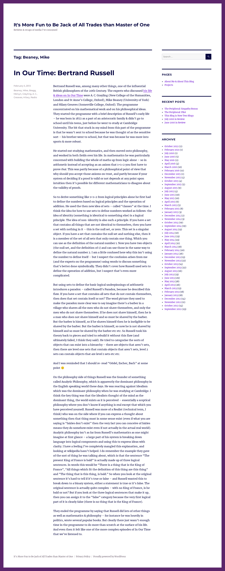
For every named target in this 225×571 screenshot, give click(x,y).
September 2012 (173, 309)
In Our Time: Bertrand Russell (64, 73)
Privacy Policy (83, 556)
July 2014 (169, 233)
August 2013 (171, 271)
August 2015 (171, 188)
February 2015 (172, 208)
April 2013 (170, 285)
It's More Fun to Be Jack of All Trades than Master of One (82, 25)
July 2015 (169, 191)
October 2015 (171, 181)
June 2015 (170, 194)
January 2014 (171, 253)
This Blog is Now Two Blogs (179, 115)
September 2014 (173, 226)
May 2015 (169, 198)
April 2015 (170, 201)
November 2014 (173, 219)
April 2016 (170, 163)
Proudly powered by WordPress (109, 556)
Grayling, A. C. (29, 94)
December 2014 (173, 215)
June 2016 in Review (175, 122)
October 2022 (172, 146)
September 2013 (173, 267)
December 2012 (173, 298)
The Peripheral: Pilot (175, 112)
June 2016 (170, 156)
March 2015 (171, 205)
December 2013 (173, 257)
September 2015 (173, 184)
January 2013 (171, 295)
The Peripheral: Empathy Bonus (181, 108)
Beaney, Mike (21, 90)
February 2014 (172, 250)
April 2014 (170, 243)
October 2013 (171, 264)
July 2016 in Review (175, 119)
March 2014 (171, 246)
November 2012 (173, 302)
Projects (169, 85)
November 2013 (173, 260)
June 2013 (170, 278)
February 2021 (172, 149)
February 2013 (172, 291)
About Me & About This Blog (179, 81)
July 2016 (169, 153)
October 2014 (171, 222)
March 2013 (171, 288)
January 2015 (171, 212)
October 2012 (171, 305)
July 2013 (169, 274)
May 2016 (170, 160)
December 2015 (173, 174)
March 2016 (171, 167)
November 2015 (173, 177)
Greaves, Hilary (22, 97)
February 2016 (172, 170)
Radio (34, 97)
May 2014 (169, 239)
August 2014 (171, 229)
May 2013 (169, 281)
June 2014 (170, 236)
